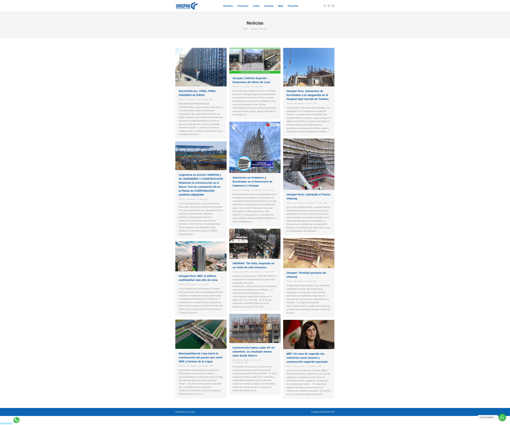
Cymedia (191, 412)
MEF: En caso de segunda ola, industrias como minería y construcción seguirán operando (307, 357)
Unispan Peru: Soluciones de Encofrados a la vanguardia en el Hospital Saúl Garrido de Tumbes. (307, 95)
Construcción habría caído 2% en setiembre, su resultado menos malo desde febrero (254, 351)
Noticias (182, 100)
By (191, 100)
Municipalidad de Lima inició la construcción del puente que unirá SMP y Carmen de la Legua (200, 357)
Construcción (238, 190)
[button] (46, 2)
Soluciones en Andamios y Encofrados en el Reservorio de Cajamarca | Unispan (252, 181)
